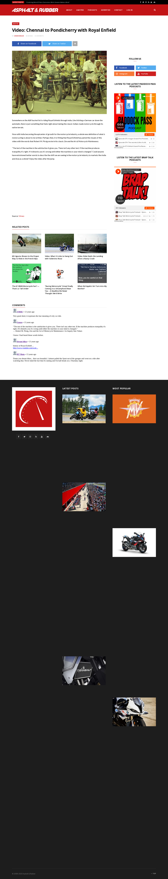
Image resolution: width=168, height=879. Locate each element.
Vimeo (21, 216)
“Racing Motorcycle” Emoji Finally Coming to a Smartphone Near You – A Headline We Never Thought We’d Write (59, 290)
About (69, 10)
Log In (129, 10)
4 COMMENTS (39, 36)
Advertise (105, 10)
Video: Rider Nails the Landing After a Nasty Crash (90, 257)
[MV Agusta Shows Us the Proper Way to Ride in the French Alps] (26, 243)
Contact (118, 10)
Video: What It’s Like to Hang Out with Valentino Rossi (59, 257)
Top (154, 873)
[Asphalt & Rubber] (35, 10)
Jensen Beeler (19, 36)
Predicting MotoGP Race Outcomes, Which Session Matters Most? (47, 2)
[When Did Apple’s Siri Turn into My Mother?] (92, 273)
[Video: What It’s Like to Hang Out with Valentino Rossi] (59, 243)
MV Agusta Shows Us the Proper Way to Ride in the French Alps (25, 257)
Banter (15, 24)
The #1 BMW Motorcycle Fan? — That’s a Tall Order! (25, 287)
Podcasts (92, 10)
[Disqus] (59, 338)
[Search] (154, 9)
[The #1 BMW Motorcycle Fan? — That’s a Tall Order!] (26, 273)
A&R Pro (80, 10)
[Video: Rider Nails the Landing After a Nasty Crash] (92, 243)
